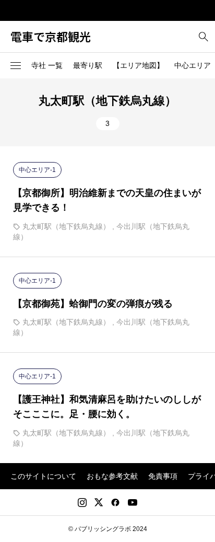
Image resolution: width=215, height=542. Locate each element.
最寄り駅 (87, 65)
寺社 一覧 (47, 65)
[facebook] (115, 502)
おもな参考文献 (112, 476)
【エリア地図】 (138, 65)
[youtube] (132, 502)
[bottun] (203, 37)
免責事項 (162, 476)
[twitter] (98, 502)
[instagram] (82, 502)
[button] (15, 66)
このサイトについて (43, 476)
